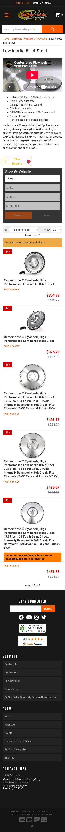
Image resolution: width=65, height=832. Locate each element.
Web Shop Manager (42, 815)
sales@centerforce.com (16, 782)
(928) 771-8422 (11, 775)
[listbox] (32, 178)
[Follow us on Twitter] (43, 618)
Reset (47, 215)
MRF (32, 826)
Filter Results (20, 161)
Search (18, 215)
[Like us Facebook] (21, 618)
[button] (32, 29)
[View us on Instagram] (36, 618)
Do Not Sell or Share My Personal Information (30, 697)
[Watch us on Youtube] (29, 618)
